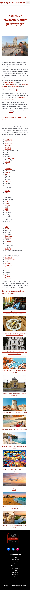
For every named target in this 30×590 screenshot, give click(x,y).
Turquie (7, 276)
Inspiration (15, 578)
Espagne (8, 181)
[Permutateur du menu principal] (28, 2)
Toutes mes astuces (15, 568)
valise (11, 112)
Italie (6, 209)
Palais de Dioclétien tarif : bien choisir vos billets (14, 412)
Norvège (8, 238)
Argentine (8, 143)
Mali (6, 227)
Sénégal (8, 263)
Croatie (7, 172)
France (7, 189)
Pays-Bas (8, 241)
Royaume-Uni (10, 259)
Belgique (8, 149)
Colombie (8, 169)
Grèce (7, 192)
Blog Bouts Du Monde (14, 2)
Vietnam (8, 278)
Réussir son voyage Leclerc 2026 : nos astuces (14, 429)
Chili (6, 163)
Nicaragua (8, 236)
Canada (7, 162)
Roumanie (8, 258)
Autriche (8, 147)
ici (16, 90)
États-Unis (8, 185)
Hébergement (15, 559)
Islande (7, 205)
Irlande (7, 203)
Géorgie (7, 191)
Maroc (7, 229)
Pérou (7, 243)
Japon (7, 211)
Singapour (8, 265)
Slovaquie (8, 267)
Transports (15, 574)
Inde (6, 201)
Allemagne (8, 140)
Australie (8, 145)
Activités (15, 557)
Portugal (8, 249)
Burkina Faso (9, 158)
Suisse (7, 270)
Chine (7, 174)
